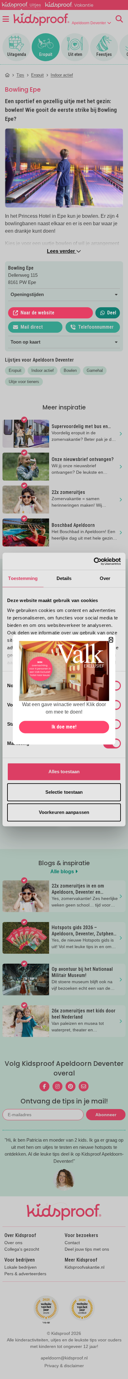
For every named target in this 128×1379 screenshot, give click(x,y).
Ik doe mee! (64, 727)
